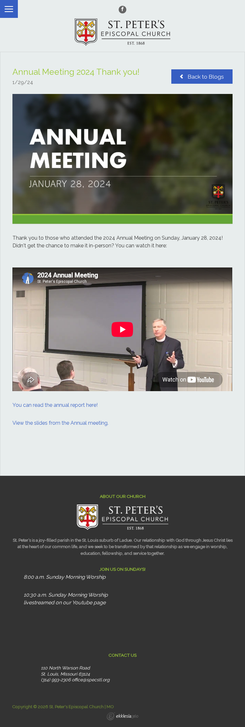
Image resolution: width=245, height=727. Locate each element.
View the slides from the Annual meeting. (60, 423)
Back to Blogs (205, 76)
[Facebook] (122, 9)
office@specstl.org (91, 679)
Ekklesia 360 (122, 717)
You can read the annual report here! (55, 405)
